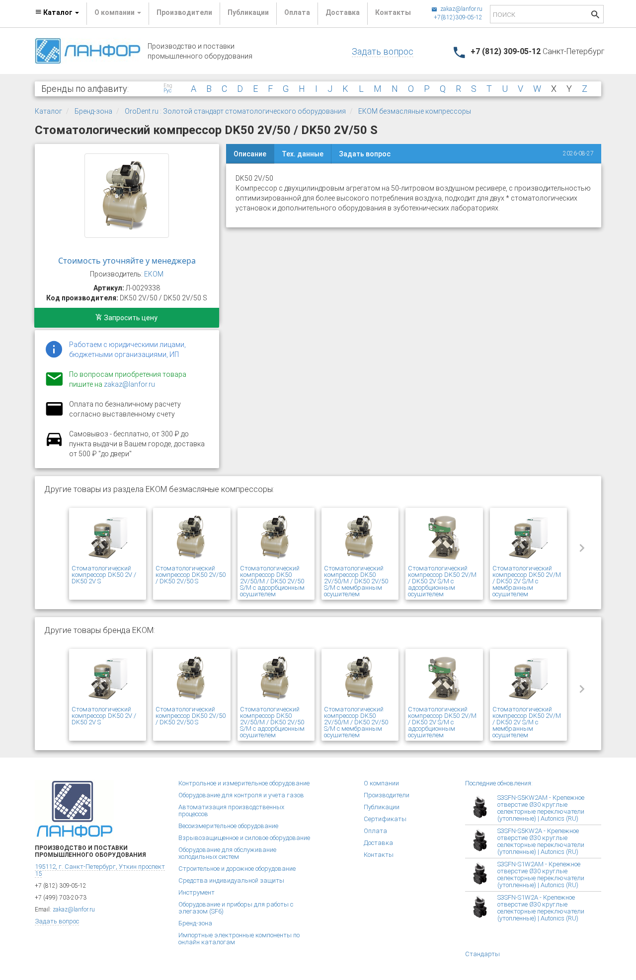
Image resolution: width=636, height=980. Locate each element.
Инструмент (196, 892)
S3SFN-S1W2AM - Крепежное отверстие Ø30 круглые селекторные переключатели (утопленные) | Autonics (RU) (540, 874)
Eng (167, 85)
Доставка (342, 12)
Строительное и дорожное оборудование (237, 868)
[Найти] (595, 15)
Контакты (393, 12)
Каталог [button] (58, 12)
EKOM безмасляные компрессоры (414, 111)
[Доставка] (54, 445)
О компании (381, 783)
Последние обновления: (499, 783)
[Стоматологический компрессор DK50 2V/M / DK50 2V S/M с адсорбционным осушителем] (444, 537)
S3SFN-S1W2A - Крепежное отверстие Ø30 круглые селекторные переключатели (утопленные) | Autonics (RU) (540, 908)
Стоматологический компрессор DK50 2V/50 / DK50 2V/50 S (191, 574)
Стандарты (482, 954)
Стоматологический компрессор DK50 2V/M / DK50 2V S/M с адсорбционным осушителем (442, 581)
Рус (167, 90)
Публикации (248, 12)
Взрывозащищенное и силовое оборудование (244, 837)
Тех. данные (302, 154)
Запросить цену (130, 318)
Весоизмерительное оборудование (228, 826)
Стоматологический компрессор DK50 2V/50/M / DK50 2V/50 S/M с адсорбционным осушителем (272, 581)
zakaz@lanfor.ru (460, 8)
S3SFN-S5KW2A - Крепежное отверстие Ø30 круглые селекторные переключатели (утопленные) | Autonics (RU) (540, 841)
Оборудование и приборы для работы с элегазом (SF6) (235, 908)
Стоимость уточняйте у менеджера (127, 260)
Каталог (48, 111)
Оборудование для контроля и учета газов (241, 795)
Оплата (297, 12)
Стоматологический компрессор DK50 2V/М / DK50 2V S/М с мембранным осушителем (526, 581)
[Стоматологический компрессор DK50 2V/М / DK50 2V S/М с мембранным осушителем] (528, 537)
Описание (250, 154)
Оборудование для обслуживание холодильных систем (227, 853)
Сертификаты (385, 819)
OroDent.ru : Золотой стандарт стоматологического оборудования (235, 111)
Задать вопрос (382, 51)
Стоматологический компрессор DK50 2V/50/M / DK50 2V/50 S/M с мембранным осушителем (356, 581)
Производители (184, 12)
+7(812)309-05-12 (458, 17)
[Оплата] (54, 415)
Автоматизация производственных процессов (231, 810)
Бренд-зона (93, 111)
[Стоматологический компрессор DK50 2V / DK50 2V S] (108, 537)
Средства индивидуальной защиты (231, 880)
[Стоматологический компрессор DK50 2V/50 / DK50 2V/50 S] (126, 195)
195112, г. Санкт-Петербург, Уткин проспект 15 (100, 870)
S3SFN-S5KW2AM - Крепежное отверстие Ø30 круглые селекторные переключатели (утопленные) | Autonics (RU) (540, 808)
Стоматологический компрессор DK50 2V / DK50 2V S (104, 574)
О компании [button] (115, 12)
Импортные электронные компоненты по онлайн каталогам (239, 938)
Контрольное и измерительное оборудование (244, 783)
